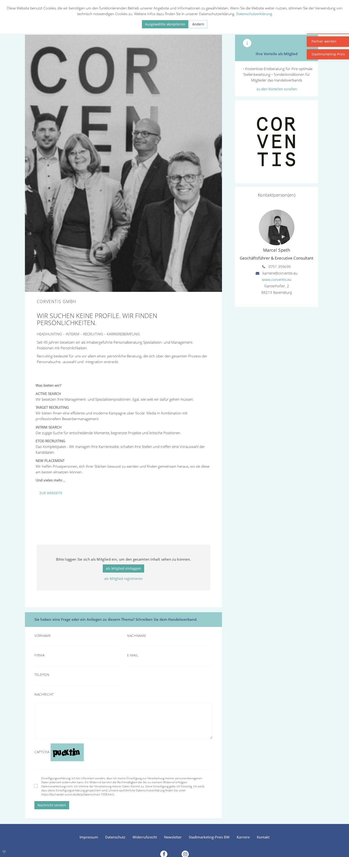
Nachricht (44, 694)
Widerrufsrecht (144, 837)
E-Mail (132, 655)
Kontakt (263, 837)
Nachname (136, 636)
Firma (39, 655)
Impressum (89, 837)
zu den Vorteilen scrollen (276, 89)
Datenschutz (115, 837)
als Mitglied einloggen (123, 568)
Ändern (198, 24)
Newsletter (173, 837)
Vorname (42, 636)
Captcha (42, 752)
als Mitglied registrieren (123, 578)
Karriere (243, 837)
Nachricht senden (52, 805)
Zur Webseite (50, 493)
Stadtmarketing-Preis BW (209, 837)
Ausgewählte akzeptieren (165, 24)
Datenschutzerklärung (254, 13)
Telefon (41, 675)
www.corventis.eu (276, 279)
